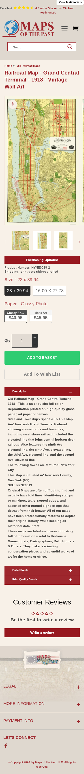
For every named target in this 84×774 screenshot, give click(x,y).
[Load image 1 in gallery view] (20, 240)
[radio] (17, 291)
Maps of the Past (45, 762)
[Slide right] (79, 242)
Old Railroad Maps (28, 66)
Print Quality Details (25, 579)
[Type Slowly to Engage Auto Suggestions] (70, 47)
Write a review (42, 633)
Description (19, 391)
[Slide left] (5, 242)
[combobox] (41, 46)
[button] (64, 28)
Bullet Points (20, 570)
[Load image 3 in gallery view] (63, 240)
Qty (7, 340)
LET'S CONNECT (19, 737)
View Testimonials (70, 2)
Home (8, 66)
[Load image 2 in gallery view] (42, 240)
